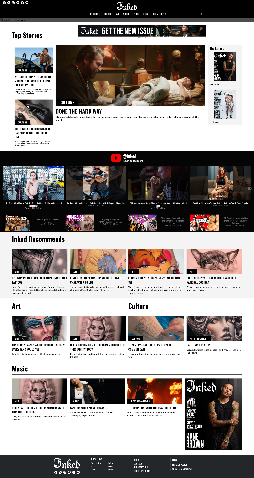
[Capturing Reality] (214, 328)
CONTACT (138, 463)
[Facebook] (4, 2)
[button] (4, 188)
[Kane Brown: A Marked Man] (97, 391)
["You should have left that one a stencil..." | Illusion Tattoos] (142, 223)
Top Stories (94, 14)
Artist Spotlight (199, 338)
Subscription (141, 467)
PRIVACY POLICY (179, 464)
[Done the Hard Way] (130, 75)
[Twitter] (8, 2)
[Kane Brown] (225, 69)
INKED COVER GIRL (142, 471)
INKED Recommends (140, 401)
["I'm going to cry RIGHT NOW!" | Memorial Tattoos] (79, 223)
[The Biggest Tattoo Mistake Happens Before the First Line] (34, 112)
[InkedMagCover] (213, 414)
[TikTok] (22, 2)
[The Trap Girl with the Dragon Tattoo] (154, 391)
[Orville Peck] (225, 106)
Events (136, 14)
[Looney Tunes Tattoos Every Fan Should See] (156, 261)
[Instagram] (13, 2)
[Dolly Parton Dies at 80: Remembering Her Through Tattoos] (98, 328)
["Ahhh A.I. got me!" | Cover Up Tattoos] (17, 223)
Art (117, 14)
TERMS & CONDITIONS (182, 469)
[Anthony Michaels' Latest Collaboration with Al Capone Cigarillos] (96, 183)
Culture (108, 14)
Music (126, 14)
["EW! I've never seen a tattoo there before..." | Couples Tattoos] (204, 223)
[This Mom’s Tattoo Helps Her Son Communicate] (156, 328)
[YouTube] (26, 2)
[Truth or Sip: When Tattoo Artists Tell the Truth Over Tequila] (220, 183)
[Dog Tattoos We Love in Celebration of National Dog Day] (214, 261)
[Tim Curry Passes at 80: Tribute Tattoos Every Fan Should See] (39, 328)
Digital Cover (159, 14)
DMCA (174, 459)
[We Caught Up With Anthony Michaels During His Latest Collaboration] (34, 60)
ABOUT (137, 459)
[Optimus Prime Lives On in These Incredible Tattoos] (39, 261)
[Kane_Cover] (142, 30)
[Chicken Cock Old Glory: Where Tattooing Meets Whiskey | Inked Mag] (158, 183)
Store (146, 14)
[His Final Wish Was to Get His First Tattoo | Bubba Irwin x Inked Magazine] (33, 183)
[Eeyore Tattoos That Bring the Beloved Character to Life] (98, 261)
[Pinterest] (17, 2)
